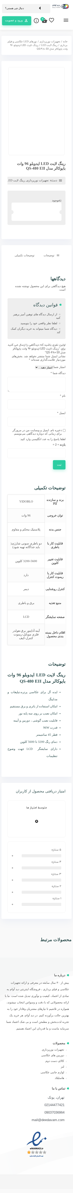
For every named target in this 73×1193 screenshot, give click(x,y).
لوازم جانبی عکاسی (52, 1072)
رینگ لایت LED (49, 45)
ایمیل (61, 413)
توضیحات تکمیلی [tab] (24, 255)
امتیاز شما (59, 367)
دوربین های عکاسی (52, 1055)
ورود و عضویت (14, 20)
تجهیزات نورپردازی (50, 41)
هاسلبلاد (59, 1078)
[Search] (45, 8)
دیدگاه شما (57, 373)
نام (62, 395)
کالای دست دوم (54, 1061)
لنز (62, 1066)
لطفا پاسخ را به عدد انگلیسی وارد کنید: (42, 439)
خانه (65, 41)
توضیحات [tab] (49, 255)
